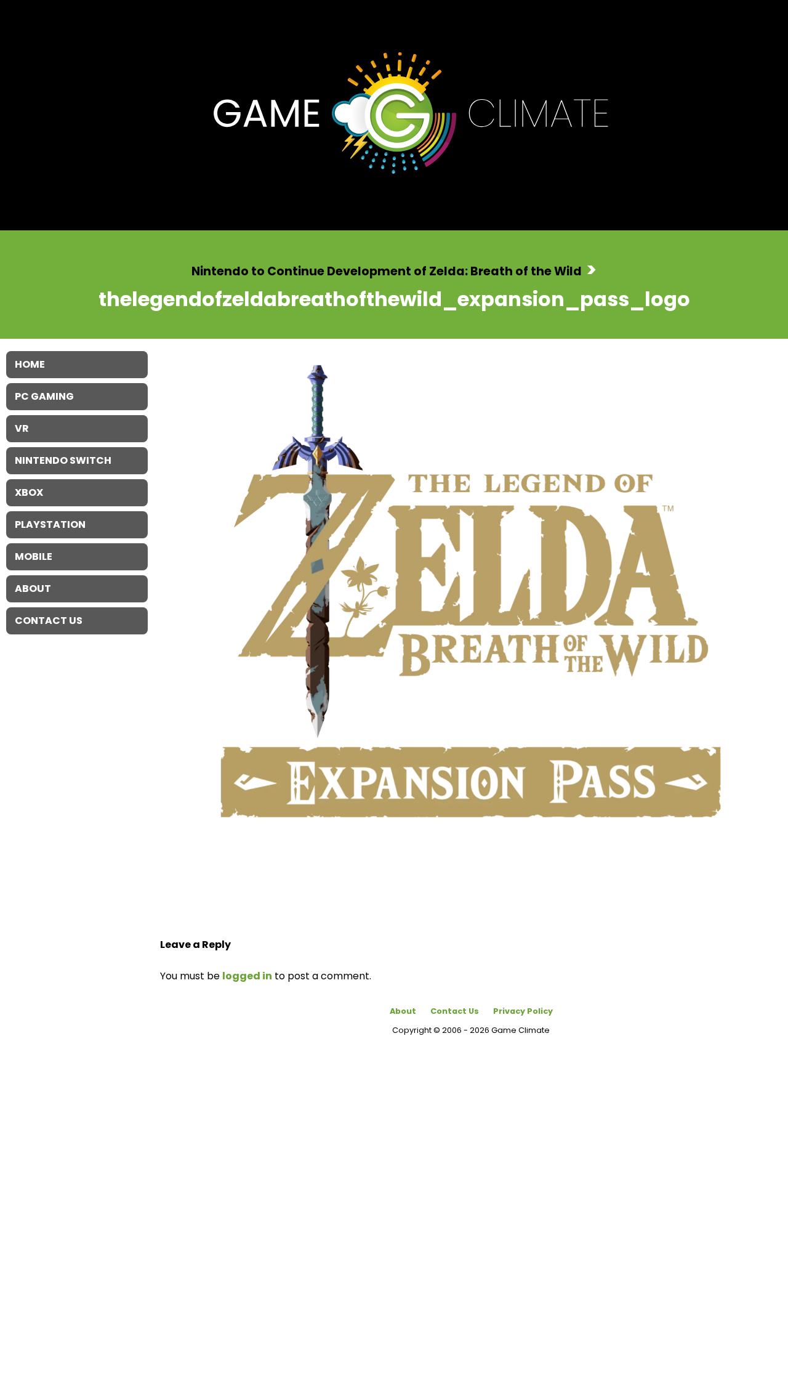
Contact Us (454, 1011)
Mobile (33, 556)
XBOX (29, 492)
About (403, 1011)
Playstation (50, 524)
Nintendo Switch (63, 460)
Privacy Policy (523, 1011)
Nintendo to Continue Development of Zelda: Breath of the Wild (386, 270)
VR (22, 428)
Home (30, 364)
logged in (247, 976)
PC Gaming (44, 396)
